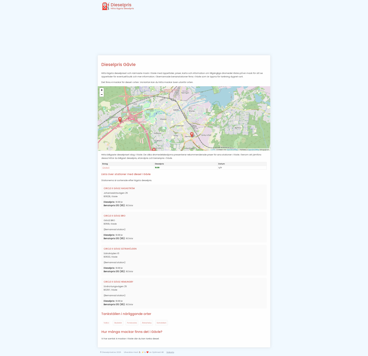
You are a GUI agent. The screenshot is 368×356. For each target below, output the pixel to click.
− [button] (102, 94)
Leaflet (212, 149)
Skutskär (118, 323)
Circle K (105, 167)
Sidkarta (170, 352)
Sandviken (161, 323)
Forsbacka (132, 323)
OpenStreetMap (232, 149)
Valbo (106, 323)
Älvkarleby (147, 323)
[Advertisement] (184, 34)
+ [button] (102, 90)
